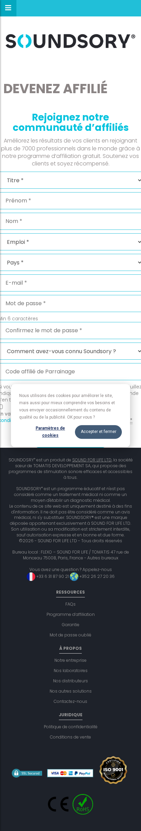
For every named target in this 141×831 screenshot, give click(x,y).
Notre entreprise (70, 660)
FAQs (70, 604)
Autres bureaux (102, 558)
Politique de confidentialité (71, 727)
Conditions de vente (70, 737)
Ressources (70, 592)
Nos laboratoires (71, 670)
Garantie (70, 625)
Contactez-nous (70, 701)
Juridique (70, 715)
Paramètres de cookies (50, 432)
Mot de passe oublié (70, 635)
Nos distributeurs (70, 681)
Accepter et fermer (98, 432)
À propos (70, 648)
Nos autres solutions (71, 691)
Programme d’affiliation (71, 614)
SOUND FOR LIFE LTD (92, 460)
